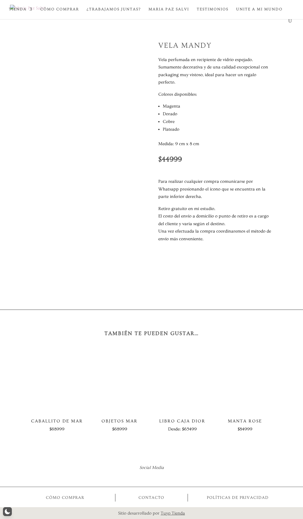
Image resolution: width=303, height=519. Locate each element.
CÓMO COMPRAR (59, 9)
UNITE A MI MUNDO (259, 9)
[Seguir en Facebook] (143, 476)
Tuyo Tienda (173, 513)
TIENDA (18, 9)
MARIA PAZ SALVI (169, 9)
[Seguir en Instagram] (159, 476)
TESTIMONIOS (212, 9)
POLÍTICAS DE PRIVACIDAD (238, 497)
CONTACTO (151, 497)
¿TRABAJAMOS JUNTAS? (114, 9)
